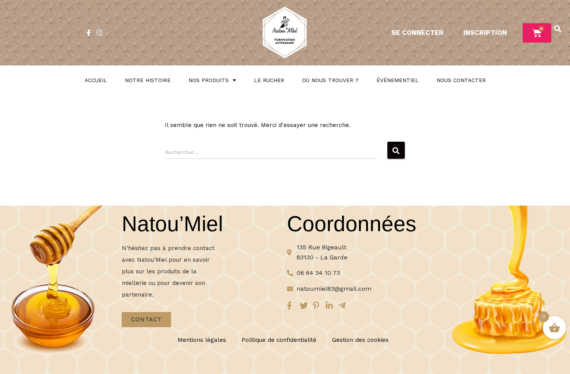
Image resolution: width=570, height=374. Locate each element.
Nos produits (208, 80)
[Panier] (537, 33)
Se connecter (417, 32)
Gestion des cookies (360, 339)
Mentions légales (202, 339)
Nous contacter (461, 80)
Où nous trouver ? (330, 80)
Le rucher (269, 80)
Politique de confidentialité (279, 339)
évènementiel (398, 80)
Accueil (96, 80)
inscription (485, 32)
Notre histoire (148, 80)
